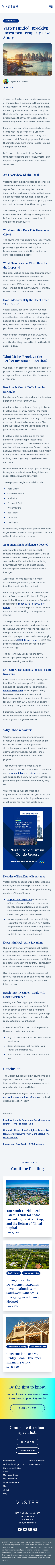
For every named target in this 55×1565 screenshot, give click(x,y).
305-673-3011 (27, 1450)
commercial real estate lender (24, 773)
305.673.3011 (27, 1519)
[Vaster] (27, 1502)
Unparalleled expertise (19, 899)
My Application (10, 1478)
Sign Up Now (27, 1408)
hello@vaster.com (27, 1522)
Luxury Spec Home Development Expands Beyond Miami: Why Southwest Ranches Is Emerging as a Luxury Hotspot (22, 1290)
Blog (5, 1486)
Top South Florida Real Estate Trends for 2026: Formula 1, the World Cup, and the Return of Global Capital (25, 1219)
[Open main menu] (50, 6)
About (6, 1490)
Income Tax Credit (13, 690)
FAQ (5, 1493)
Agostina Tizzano (19, 81)
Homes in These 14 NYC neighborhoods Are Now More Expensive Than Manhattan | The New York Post (26, 1134)
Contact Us (27, 1442)
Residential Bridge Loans (14, 1464)
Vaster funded (11, 21)
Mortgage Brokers (11, 1475)
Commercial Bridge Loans (12, 1470)
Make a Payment (11, 1482)
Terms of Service (37, 1460)
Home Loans (9, 1460)
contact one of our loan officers (20, 1097)
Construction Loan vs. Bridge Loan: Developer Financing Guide (23, 1357)
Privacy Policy (35, 1464)
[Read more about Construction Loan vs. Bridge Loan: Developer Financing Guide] (27, 1330)
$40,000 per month (27, 640)
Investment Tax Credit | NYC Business (23, 1144)
